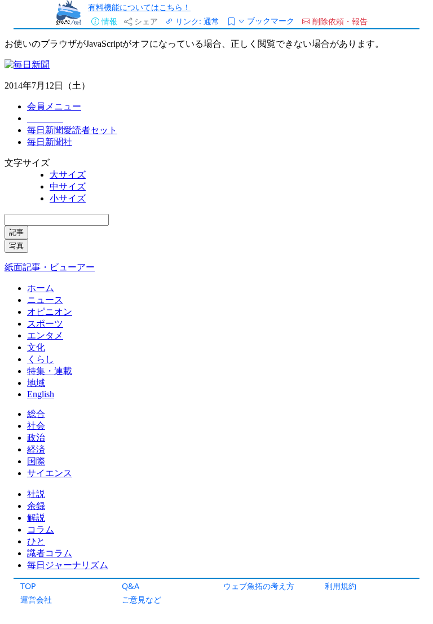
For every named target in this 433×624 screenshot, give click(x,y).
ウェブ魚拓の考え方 (258, 586)
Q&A (130, 586)
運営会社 (36, 599)
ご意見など (141, 599)
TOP (28, 586)
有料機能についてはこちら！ (139, 7)
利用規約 (340, 586)
